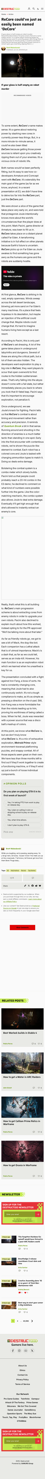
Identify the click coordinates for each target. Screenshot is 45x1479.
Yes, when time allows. (17, 820)
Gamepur (35, 1399)
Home (3, 14)
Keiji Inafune (15, 870)
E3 (8, 870)
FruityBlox (23, 1417)
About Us (22, 1365)
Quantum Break (12, 426)
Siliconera (11, 1406)
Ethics (22, 1370)
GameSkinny (30, 1410)
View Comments (22, 927)
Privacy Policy (28, 1220)
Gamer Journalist (15, 1410)
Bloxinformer (35, 1417)
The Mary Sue (30, 1413)
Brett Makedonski (13, 48)
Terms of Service (17, 1220)
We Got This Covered (27, 1406)
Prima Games (32, 1402)
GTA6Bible (21, 1421)
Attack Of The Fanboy (15, 1402)
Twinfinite (25, 1399)
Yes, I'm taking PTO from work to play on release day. (23, 803)
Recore (23, 870)
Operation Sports (14, 1413)
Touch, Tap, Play (9, 1417)
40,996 (26, 1321)
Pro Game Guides (11, 1399)
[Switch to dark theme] (38, 8)
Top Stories (31, 870)
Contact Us (23, 1375)
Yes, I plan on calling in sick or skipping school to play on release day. (22, 812)
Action (11, 14)
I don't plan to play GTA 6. (18, 825)
